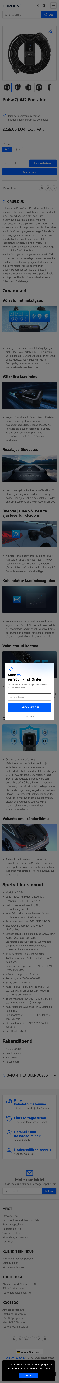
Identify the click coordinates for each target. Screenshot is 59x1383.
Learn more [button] (44, 1368)
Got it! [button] (29, 1375)
